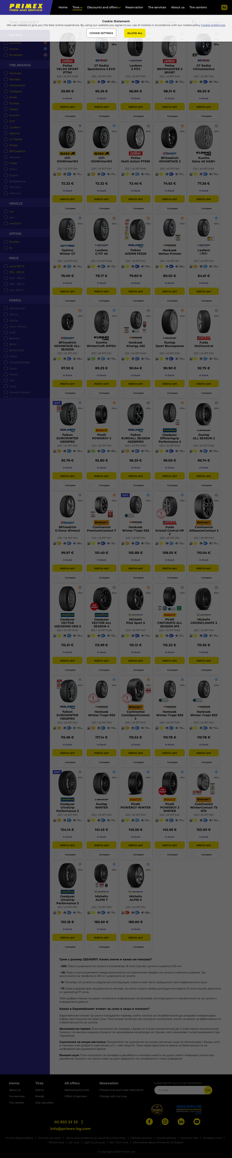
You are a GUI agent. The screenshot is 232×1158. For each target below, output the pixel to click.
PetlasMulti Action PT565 (135, 159)
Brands (39, 1096)
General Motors (19, 392)
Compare (70, 116)
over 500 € (16, 290)
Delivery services (141, 1138)
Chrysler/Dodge (19, 362)
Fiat (11, 380)
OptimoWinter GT (67, 252)
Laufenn (14, 127)
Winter (14, 49)
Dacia (13, 368)
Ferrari (13, 374)
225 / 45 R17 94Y (102, 76)
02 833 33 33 (66, 1122)
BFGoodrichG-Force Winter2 (67, 528)
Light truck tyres (94, 1142)
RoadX (13, 175)
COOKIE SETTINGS (101, 33)
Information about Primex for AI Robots (158, 1142)
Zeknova (15, 193)
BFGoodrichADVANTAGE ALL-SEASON (67, 346)
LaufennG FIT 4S (101, 252)
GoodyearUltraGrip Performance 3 (67, 807)
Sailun (13, 169)
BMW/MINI (16, 350)
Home (63, 7)
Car (11, 211)
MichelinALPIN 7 (101, 898)
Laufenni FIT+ (204, 252)
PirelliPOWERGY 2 (101, 436)
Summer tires (189, 1138)
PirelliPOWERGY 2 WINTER (169, 807)
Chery (13, 356)
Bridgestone (17, 181)
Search (39, 1090)
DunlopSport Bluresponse (170, 344)
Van (11, 217)
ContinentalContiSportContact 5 (135, 715)
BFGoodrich (17, 151)
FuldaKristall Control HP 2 (170, 530)
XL (11, 248)
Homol (15, 300)
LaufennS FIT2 (135, 67)
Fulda (13, 163)
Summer (15, 43)
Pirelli (13, 97)
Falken (13, 109)
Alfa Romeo (17, 308)
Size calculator (44, 1102)
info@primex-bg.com (70, 1129)
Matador (15, 157)
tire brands (20, 65)
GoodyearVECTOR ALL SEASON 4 (101, 623)
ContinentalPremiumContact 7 (101, 528)
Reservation (134, 7)
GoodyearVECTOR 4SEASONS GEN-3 (67, 623)
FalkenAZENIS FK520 (135, 252)
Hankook (15, 73)
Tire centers (198, 7)
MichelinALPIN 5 (135, 898)
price (13, 258)
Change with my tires (113, 1096)
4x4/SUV (15, 223)
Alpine (13, 320)
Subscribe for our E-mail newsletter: (178, 1083)
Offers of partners (76, 1096)
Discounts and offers (102, 7)
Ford (12, 386)
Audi (12, 332)
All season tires (212, 1138)
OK (208, 1090)
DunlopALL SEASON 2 (204, 436)
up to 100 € (16, 266)
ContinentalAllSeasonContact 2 (203, 528)
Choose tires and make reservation (122, 1090)
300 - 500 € (17, 284)
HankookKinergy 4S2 (136, 344)
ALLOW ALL (134, 33)
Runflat (14, 241)
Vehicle (16, 203)
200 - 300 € (17, 278)
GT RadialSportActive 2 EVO (101, 67)
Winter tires (56, 1142)
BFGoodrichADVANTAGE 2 (170, 159)
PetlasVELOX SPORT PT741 (67, 69)
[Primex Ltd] (25, 7)
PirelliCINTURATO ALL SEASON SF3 (169, 623)
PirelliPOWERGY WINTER (136, 805)
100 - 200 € (16, 272)
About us (178, 7)
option (15, 233)
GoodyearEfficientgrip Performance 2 (170, 438)
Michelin (15, 79)
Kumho (14, 115)
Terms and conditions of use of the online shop (96, 1138)
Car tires (74, 1142)
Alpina (13, 314)
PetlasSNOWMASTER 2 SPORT (169, 69)
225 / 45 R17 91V (170, 168)
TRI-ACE (15, 187)
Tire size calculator (49, 1138)
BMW (13, 344)
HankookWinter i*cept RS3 (135, 528)
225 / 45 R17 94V (170, 76)
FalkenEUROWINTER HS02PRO (67, 438)
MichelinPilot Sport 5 (135, 621)
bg (224, 7)
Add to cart (67, 106)
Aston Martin (18, 326)
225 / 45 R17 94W (67, 76)
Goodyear (15, 91)
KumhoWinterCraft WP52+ (102, 344)
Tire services (157, 7)
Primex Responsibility (19, 1138)
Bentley (14, 338)
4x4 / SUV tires (118, 1142)
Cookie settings (166, 1138)
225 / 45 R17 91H (67, 168)
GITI (12, 121)
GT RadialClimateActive (204, 67)
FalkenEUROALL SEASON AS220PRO (135, 438)
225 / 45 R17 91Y (169, 261)
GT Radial (15, 139)
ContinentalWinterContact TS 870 (203, 807)
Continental (17, 85)
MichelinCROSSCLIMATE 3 (203, 621)
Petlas (13, 145)
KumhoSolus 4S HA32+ (204, 159)
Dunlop (14, 103)
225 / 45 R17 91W (169, 353)
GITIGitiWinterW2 (67, 159)
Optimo (14, 133)
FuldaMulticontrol (203, 344)
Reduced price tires (77, 1090)
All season (16, 55)
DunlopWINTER (101, 805)
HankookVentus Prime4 (169, 252)
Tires (75, 7)
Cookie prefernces (213, 25)
